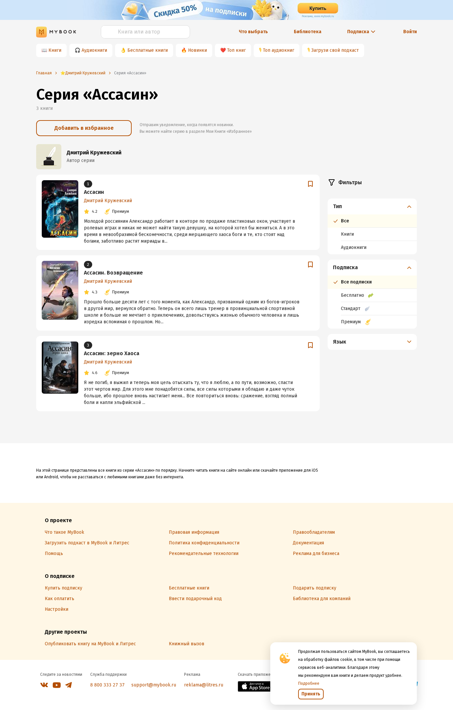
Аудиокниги (94, 50)
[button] (372, 206)
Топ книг (236, 50)
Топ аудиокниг (278, 50)
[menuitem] (372, 226)
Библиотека (307, 32)
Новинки (197, 50)
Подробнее (308, 683)
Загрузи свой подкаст (335, 50)
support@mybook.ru (153, 685)
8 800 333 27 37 (107, 685)
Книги (54, 50)
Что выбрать (253, 32)
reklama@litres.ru (203, 685)
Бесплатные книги (147, 50)
